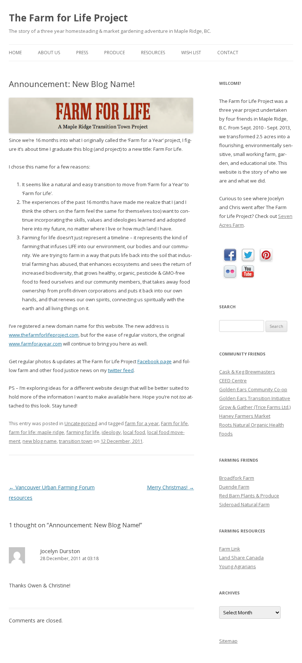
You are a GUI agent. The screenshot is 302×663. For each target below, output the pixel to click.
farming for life (82, 432)
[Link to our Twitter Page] (248, 255)
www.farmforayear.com (35, 343)
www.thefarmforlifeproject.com (43, 335)
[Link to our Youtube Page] (248, 271)
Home (15, 52)
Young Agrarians (237, 566)
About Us (49, 52)
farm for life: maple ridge (36, 432)
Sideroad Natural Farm (244, 504)
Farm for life (174, 423)
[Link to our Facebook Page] (230, 255)
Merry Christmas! (170, 487)
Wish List (191, 52)
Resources (153, 52)
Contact (227, 52)
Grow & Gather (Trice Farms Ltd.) (255, 407)
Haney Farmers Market (244, 416)
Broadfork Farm (236, 478)
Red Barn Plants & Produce (249, 495)
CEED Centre (233, 380)
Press (82, 52)
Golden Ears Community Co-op (253, 389)
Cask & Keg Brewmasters (247, 371)
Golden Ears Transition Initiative (254, 398)
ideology (111, 432)
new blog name (39, 441)
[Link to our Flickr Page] (230, 271)
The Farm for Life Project (68, 17)
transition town (75, 441)
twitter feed (121, 370)
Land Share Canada (241, 557)
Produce (114, 52)
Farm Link (229, 548)
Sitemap (228, 641)
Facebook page (154, 361)
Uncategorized (80, 423)
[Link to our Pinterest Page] (266, 255)
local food (134, 432)
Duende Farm (234, 486)
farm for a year (142, 423)
